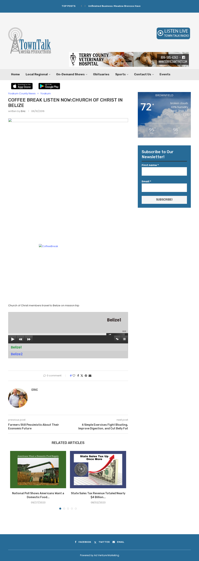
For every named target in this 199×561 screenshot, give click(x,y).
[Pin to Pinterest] (86, 376)
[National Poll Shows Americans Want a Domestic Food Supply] (38, 469)
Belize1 (16, 347)
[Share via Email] (90, 376)
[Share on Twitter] (81, 376)
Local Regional (37, 74)
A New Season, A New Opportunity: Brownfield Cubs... (120, 6)
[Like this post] (73, 376)
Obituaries (101, 74)
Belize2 (17, 354)
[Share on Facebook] (78, 376)
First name (150, 165)
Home (15, 74)
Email (146, 181)
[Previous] (81, 6)
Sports (120, 74)
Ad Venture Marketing (106, 555)
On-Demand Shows (70, 74)
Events (165, 74)
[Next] (85, 6)
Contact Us (142, 74)
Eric (23, 111)
